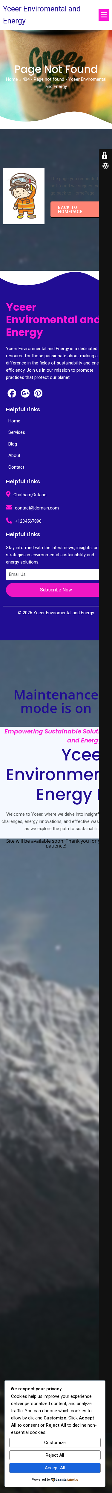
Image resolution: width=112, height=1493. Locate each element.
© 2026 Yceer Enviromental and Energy (56, 612)
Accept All (55, 1467)
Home (12, 79)
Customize (55, 1442)
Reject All (55, 1455)
